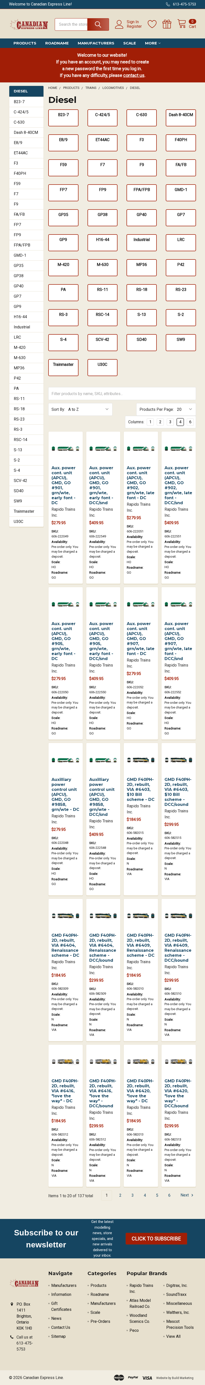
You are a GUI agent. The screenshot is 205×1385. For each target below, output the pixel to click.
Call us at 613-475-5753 (24, 1343)
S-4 (17, 470)
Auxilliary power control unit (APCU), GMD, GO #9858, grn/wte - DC (65, 794)
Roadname (57, 43)
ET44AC (21, 153)
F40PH (20, 173)
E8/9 (18, 142)
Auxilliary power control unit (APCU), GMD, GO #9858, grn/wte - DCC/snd (101, 797)
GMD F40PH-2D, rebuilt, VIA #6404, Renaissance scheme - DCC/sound (102, 948)
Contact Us (60, 1327)
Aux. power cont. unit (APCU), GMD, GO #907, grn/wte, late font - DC (140, 638)
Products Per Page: (157, 409)
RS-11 (19, 398)
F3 (16, 163)
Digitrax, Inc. (177, 1285)
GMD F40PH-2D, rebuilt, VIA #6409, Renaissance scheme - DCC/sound (178, 948)
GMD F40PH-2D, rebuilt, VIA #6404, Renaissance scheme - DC (65, 945)
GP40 (19, 286)
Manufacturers (96, 43)
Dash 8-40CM (26, 132)
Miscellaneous (179, 1303)
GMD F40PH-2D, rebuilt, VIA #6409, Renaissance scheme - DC (140, 945)
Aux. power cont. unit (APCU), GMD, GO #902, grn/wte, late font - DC (140, 482)
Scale (129, 43)
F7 (16, 194)
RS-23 (19, 419)
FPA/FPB (22, 245)
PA (16, 388)
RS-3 (18, 429)
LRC (17, 337)
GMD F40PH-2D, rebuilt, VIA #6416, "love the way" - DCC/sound (102, 1093)
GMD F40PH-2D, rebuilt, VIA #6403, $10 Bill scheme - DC (140, 789)
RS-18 (19, 409)
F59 (17, 183)
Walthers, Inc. (178, 1312)
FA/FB (19, 214)
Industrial (22, 327)
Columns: (136, 422)
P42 (17, 378)
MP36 (19, 368)
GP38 (19, 275)
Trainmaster (24, 511)
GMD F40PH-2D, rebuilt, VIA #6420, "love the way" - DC (140, 1091)
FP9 (17, 234)
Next (185, 1195)
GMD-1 (20, 255)
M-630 (20, 357)
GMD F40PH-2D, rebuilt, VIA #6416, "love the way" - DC (65, 1091)
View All (173, 1336)
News (56, 1318)
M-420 (20, 347)
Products (25, 43)
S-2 (17, 460)
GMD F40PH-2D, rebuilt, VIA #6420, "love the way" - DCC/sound (178, 1093)
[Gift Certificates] (169, 24)
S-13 (18, 450)
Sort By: (58, 409)
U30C (18, 521)
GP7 (17, 296)
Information (61, 1294)
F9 (16, 204)
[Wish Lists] (155, 24)
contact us (133, 75)
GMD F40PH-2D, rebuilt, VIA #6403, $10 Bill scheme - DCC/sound (178, 792)
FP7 (17, 224)
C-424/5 (21, 112)
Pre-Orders (100, 1321)
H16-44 (20, 316)
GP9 (17, 306)
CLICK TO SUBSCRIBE (156, 1239)
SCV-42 (20, 480)
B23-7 (19, 101)
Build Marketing (183, 1378)
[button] (156, 1239)
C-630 (19, 122)
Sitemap (58, 1336)
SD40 (19, 490)
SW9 (18, 501)
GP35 (19, 265)
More (151, 43)
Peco (134, 1330)
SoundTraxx (176, 1294)
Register (134, 26)
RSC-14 (20, 439)
